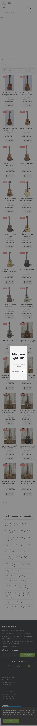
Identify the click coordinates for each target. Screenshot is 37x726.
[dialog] (18, 363)
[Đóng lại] (26, 347)
